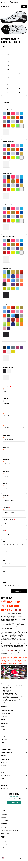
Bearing (4, 582)
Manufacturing (4, 746)
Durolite (3, 720)
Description (6, 597)
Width (4, 99)
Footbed (3, 729)
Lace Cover (8, 205)
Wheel (4, 560)
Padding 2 (3, 755)
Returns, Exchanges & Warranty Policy (10, 830)
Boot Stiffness (6, 447)
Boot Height (5, 423)
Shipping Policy (5, 847)
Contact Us (4, 827)
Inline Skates (4, 814)
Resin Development (5, 759)
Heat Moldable (6, 459)
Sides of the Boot (6, 435)
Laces (6, 344)
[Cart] (26, 2)
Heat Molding (4, 733)
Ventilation (4, 785)
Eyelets (3, 726)
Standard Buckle (8, 367)
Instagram (10, 650)
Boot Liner (5, 483)
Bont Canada (15, 854)
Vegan (2, 782)
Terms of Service (5, 833)
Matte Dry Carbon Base (6, 749)
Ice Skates (3, 817)
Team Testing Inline (5, 769)
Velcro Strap (8, 236)
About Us (3, 841)
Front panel (8, 110)
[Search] (5, 2)
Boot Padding (6, 471)
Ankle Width (5, 399)
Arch (4, 411)
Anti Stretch (4, 706)
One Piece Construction (6, 752)
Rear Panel (8, 141)
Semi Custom (4, 762)
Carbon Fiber (4, 716)
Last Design (4, 739)
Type (4, 530)
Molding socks (6, 507)
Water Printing (4, 788)
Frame (4, 541)
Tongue (7, 173)
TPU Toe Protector (5, 775)
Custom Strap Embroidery (8, 519)
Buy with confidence (6, 713)
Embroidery (7, 268)
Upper (2, 778)
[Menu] (1, 2)
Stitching (6, 304)
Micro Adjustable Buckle (7, 710)
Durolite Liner (4, 723)
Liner (2, 742)
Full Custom (5, 495)
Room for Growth (6, 386)
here (18, 609)
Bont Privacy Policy (6, 844)
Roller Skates (4, 820)
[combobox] (8, 858)
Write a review (14, 802)
